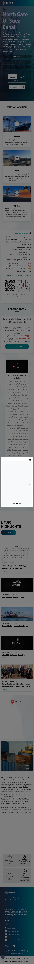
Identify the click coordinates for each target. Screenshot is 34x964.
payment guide (17, 504)
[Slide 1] (14, 506)
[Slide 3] (20, 506)
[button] (4, 484)
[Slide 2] (17, 506)
